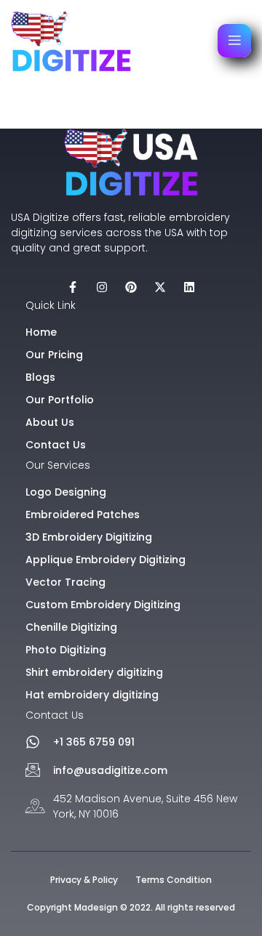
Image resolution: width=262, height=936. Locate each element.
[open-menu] (234, 40)
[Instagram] (102, 287)
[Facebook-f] (73, 287)
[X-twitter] (160, 287)
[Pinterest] (131, 287)
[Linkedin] (189, 287)
